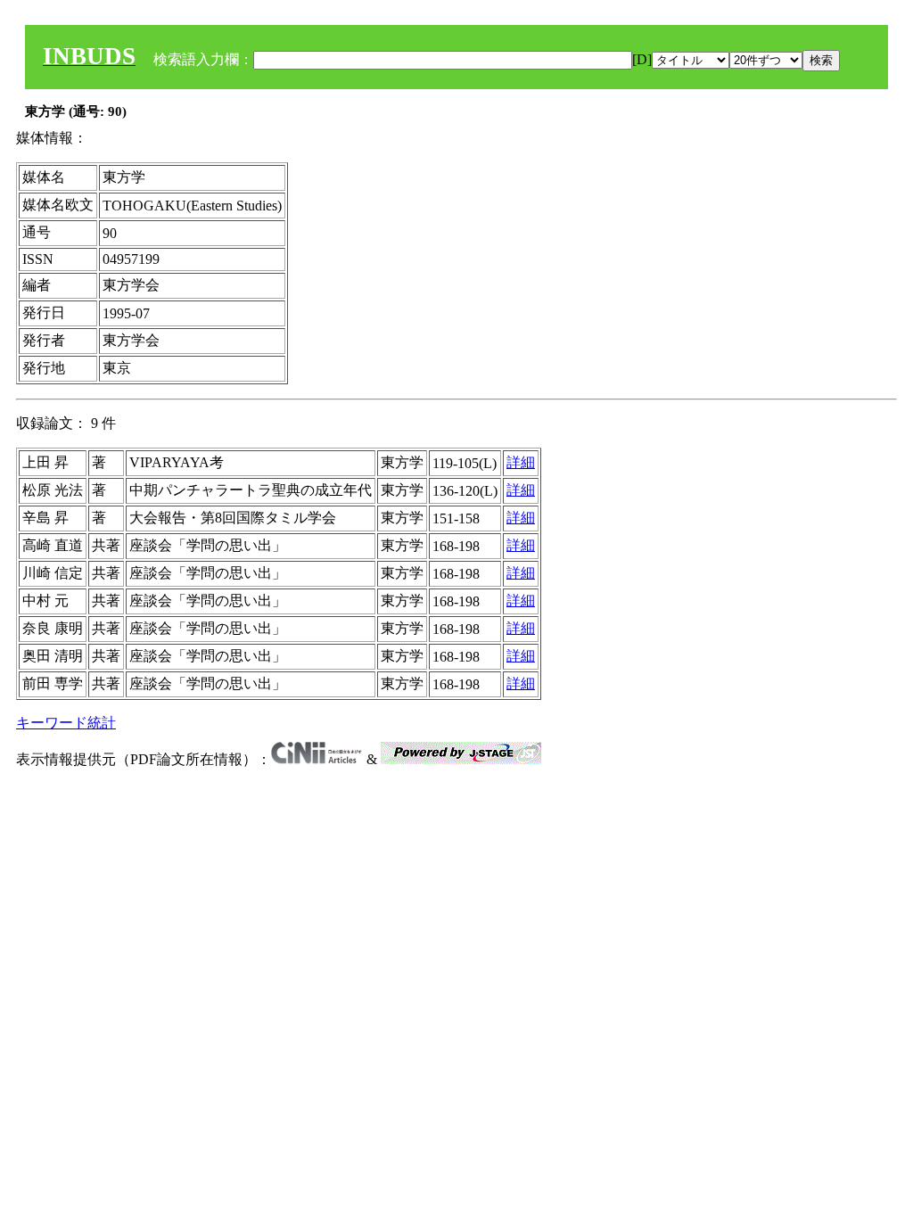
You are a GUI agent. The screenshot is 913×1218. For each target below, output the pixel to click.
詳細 (520, 462)
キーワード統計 (66, 722)
